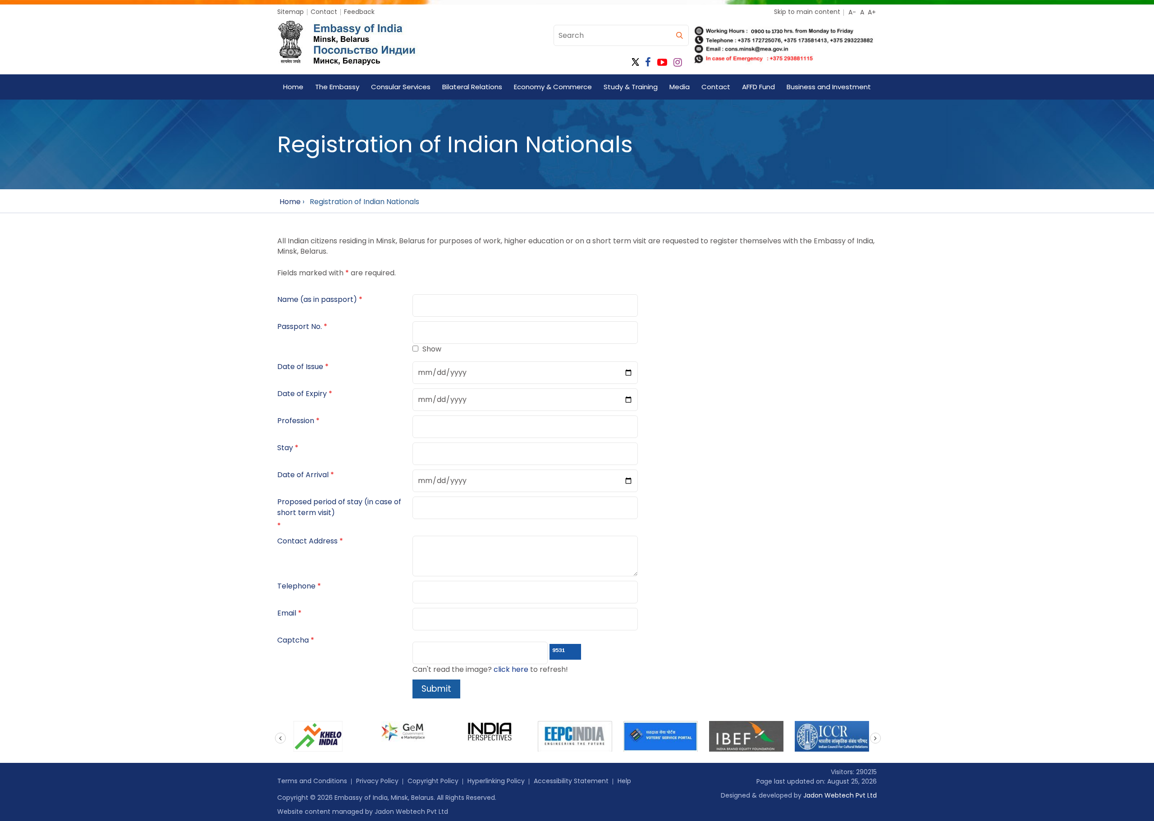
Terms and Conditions (312, 780)
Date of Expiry (302, 393)
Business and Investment (829, 86)
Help (624, 780)
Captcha (293, 640)
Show (431, 349)
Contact (324, 11)
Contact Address (307, 541)
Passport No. (299, 326)
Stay (285, 447)
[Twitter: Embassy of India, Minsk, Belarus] (635, 62)
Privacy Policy (377, 780)
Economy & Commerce (553, 86)
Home (293, 86)
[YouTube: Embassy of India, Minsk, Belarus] (662, 62)
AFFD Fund (758, 86)
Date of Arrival (303, 475)
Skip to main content (807, 11)
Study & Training (631, 86)
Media (679, 86)
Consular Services (400, 86)
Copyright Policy (433, 780)
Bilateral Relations (472, 86)
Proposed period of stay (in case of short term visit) (339, 507)
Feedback (359, 11)
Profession (295, 420)
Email (286, 613)
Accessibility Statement (571, 780)
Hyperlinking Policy (496, 780)
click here (511, 669)
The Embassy (337, 86)
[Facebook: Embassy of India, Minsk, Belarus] (648, 62)
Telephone (296, 586)
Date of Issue (300, 366)
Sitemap (290, 11)
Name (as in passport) (317, 299)
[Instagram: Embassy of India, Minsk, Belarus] (677, 62)
